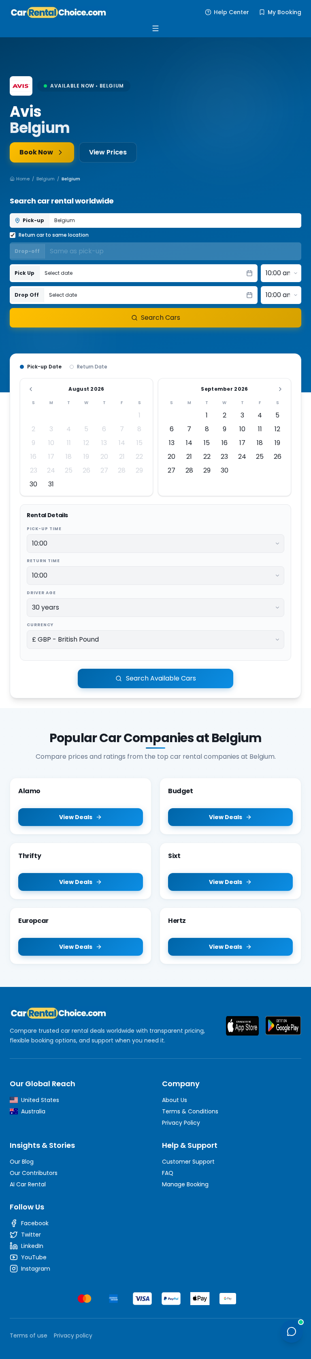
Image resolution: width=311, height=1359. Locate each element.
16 (33, 456)
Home (23, 178)
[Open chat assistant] (291, 1331)
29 (139, 470)
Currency (40, 625)
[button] (149, 273)
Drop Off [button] (27, 294)
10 (51, 442)
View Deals (75, 817)
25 (68, 470)
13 (104, 442)
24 (51, 470)
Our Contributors (34, 1173)
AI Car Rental (28, 1184)
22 (139, 456)
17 (51, 456)
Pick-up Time (44, 529)
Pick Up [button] (24, 273)
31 (51, 484)
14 (122, 442)
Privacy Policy (181, 1123)
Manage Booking (185, 1184)
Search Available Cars (161, 678)
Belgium (45, 178)
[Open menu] (155, 28)
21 (122, 456)
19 (86, 456)
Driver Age (41, 593)
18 (69, 456)
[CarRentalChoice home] (111, 1012)
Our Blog (22, 1162)
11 (69, 442)
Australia (33, 1111)
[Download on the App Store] (242, 1026)
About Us (174, 1100)
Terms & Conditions (190, 1111)
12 (86, 442)
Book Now (36, 152)
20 (104, 456)
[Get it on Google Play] (283, 1026)
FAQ (167, 1173)
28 (122, 470)
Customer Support (188, 1162)
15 (139, 442)
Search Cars (160, 317)
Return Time (43, 561)
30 (33, 484)
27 (104, 470)
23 (33, 470)
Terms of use (28, 1335)
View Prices (108, 152)
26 (86, 470)
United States (40, 1100)
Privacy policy (73, 1335)
